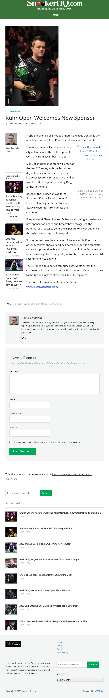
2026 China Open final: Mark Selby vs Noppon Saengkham (48, 606)
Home (59, 642)
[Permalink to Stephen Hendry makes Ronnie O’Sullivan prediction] (14, 229)
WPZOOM (99, 691)
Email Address (16, 413)
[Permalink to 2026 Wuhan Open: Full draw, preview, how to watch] (14, 265)
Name (12, 399)
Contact (59, 649)
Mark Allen (46, 304)
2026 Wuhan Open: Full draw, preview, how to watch (13, 279)
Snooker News (12, 111)
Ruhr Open (57, 304)
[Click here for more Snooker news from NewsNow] (13, 644)
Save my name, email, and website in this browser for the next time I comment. (47, 442)
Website (13, 427)
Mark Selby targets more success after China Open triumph (49, 559)
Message (13, 371)
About (59, 645)
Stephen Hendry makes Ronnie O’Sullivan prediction (13, 245)
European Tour (20, 304)
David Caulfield (14, 123)
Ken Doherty (34, 304)
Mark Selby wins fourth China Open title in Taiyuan (44, 590)
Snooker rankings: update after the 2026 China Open (45, 575)
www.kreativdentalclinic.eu (42, 287)
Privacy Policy (62, 652)
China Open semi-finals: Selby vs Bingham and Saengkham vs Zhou (53, 621)
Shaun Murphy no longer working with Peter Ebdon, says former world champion (13, 206)
